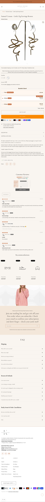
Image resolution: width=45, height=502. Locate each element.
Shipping (9, 84)
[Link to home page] (5, 432)
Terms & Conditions (5, 464)
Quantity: (3, 75)
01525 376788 (8, 447)
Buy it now (22, 116)
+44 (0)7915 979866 (11, 450)
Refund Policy (4, 469)
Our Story (15, 464)
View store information (8, 127)
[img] (5, 199)
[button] (16, 181)
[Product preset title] (7, 268)
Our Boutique (16, 466)
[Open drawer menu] (2, 6)
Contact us (15, 461)
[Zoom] (43, 22)
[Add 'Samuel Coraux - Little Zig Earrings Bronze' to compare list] (8, 78)
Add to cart (22, 112)
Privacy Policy (4, 471)
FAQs (14, 471)
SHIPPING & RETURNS (6, 136)
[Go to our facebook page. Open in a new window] (2, 453)
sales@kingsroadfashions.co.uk (9, 448)
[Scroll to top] (42, 495)
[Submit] (37, 326)
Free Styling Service (17, 476)
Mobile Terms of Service (6, 474)
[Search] (40, 6)
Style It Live (15, 474)
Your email (9, 326)
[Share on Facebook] (10, 164)
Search (2, 461)
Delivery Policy (4, 466)
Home (3, 11)
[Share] (7, 164)
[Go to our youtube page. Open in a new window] (9, 453)
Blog (14, 469)
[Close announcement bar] (43, 1)
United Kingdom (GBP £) (8, 483)
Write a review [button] (22, 189)
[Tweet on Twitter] (14, 164)
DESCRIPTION (4, 132)
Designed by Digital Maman (13, 491)
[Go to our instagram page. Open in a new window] (6, 453)
